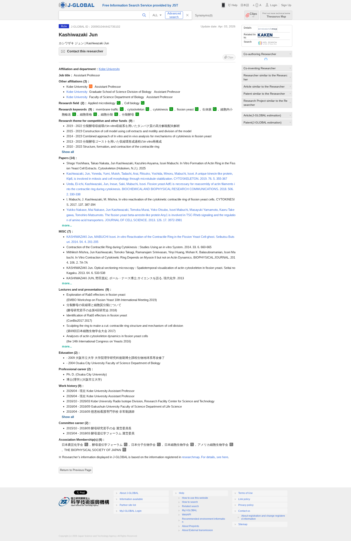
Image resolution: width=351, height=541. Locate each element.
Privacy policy (246, 505)
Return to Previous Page (75, 470)
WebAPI (186, 514)
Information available (131, 499)
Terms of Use (245, 493)
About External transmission (197, 530)
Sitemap (242, 524)
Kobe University (77, 91)
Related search (190, 506)
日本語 (244, 5)
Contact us (244, 511)
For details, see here (214, 457)
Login (273, 5)
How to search (190, 502)
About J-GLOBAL (129, 493)
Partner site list (128, 505)
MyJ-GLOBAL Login (131, 511)
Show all (68, 152)
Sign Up (286, 5)
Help (234, 5)
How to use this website (195, 498)
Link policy (244, 499)
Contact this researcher (86, 52)
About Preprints (190, 526)
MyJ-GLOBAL (189, 510)
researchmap (190, 457)
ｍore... (67, 225)
